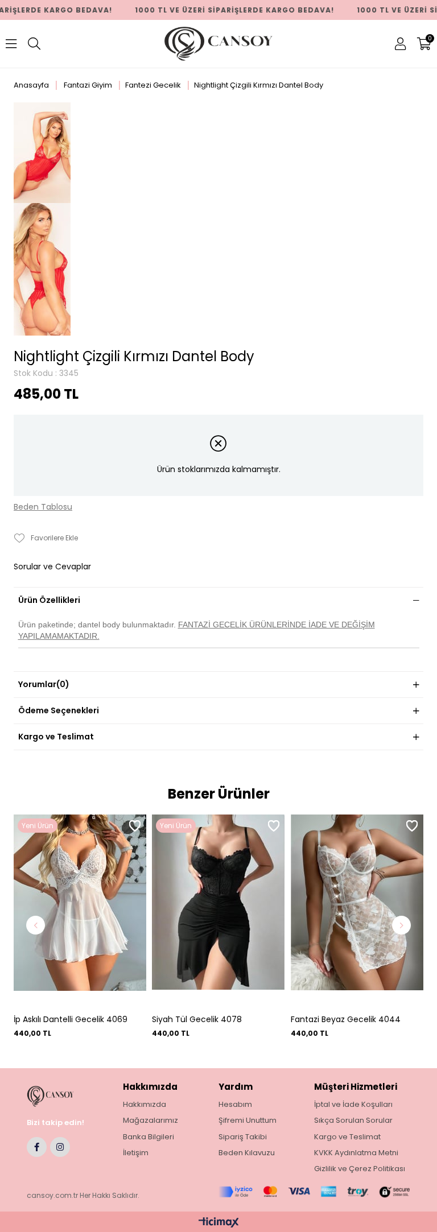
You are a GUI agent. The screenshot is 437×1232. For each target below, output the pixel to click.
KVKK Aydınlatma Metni (356, 1153)
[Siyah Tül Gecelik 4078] (218, 912)
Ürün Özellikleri (49, 600)
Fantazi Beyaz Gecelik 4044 (346, 1019)
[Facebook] (37, 1147)
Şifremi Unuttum (247, 1120)
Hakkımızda (144, 1104)
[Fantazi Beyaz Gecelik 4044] (357, 912)
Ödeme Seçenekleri (58, 710)
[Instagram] (60, 1147)
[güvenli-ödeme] (314, 1191)
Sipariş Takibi (242, 1137)
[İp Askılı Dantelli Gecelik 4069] (80, 912)
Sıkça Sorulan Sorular (353, 1120)
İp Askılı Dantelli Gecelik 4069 (70, 1019)
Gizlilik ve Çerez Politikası (359, 1169)
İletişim (136, 1153)
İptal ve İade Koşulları (353, 1104)
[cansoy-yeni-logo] (60, 1096)
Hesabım (235, 1104)
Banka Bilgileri (148, 1137)
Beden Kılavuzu (246, 1153)
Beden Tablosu (43, 507)
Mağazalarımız (150, 1120)
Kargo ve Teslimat (56, 736)
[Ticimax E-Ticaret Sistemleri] (219, 1223)
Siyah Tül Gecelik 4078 (197, 1019)
